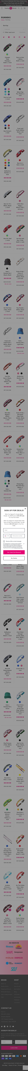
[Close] (25, 508)
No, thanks (14, 558)
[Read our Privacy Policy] (24, 544)
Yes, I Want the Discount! (14, 552)
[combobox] (6, 536)
